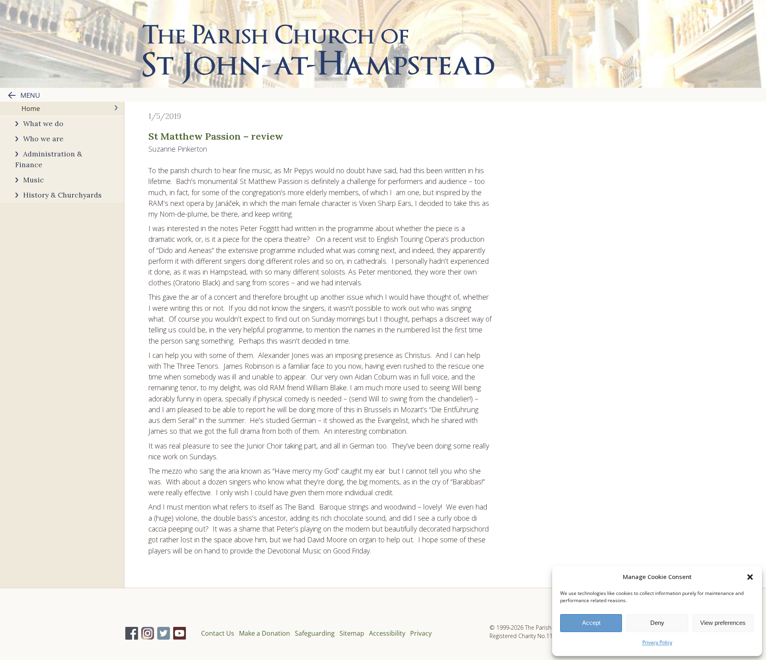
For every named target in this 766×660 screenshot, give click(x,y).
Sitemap (352, 633)
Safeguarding (315, 633)
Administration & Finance (48, 159)
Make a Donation (264, 633)
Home (31, 108)
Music (33, 179)
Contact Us (217, 633)
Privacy (421, 633)
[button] (750, 577)
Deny (657, 622)
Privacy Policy (657, 642)
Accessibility (387, 633)
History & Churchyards (62, 195)
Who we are (43, 138)
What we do (43, 123)
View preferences (723, 622)
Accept (591, 622)
